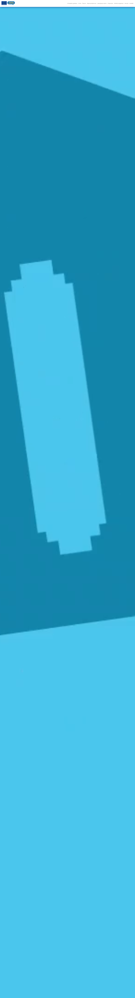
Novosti (126, 3)
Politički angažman (119, 3)
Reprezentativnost (91, 3)
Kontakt (131, 3)
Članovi (84, 3)
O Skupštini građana (72, 3)
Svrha (79, 3)
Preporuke (110, 3)
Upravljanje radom (102, 3)
